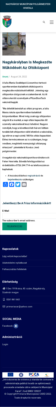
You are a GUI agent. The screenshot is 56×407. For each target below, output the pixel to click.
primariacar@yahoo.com (19, 306)
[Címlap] (7, 21)
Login (5, 344)
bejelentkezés (15, 179)
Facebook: (8, 326)
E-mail (5, 211)
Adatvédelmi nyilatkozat (14, 263)
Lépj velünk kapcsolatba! (14, 256)
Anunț (5, 76)
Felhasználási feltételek (14, 269)
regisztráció (33, 175)
